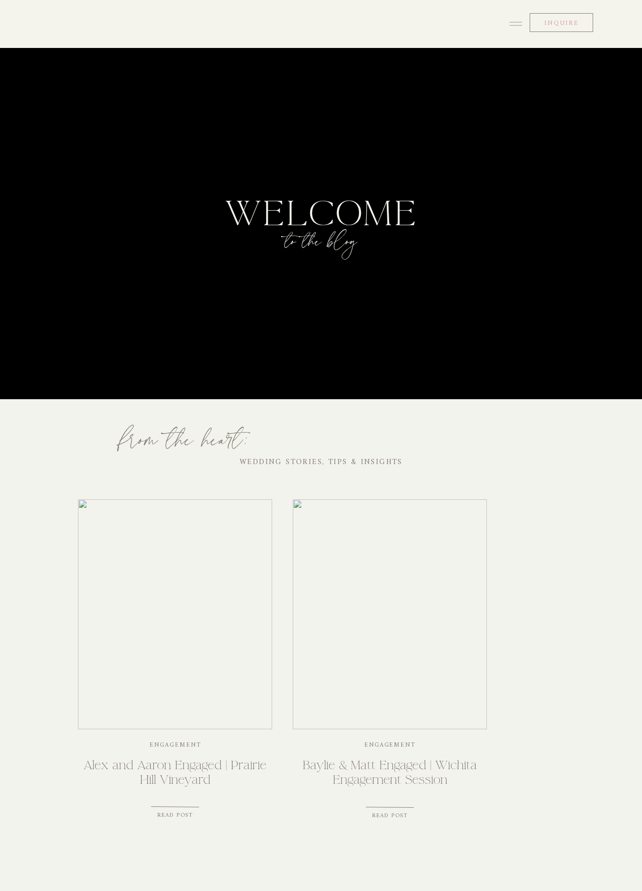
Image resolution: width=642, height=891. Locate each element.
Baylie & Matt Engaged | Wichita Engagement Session (390, 772)
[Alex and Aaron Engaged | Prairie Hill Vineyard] (175, 614)
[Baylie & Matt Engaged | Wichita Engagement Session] (390, 614)
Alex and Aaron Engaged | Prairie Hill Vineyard (175, 772)
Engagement (175, 745)
